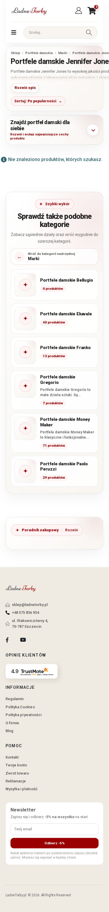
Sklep (15, 53)
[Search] (89, 32)
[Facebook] (7, 640)
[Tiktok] (39, 640)
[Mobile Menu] (13, 32)
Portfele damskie (39, 53)
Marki (62, 53)
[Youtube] (23, 640)
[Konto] (79, 11)
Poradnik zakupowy (40, 530)
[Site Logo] (28, 10)
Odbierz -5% (54, 843)
